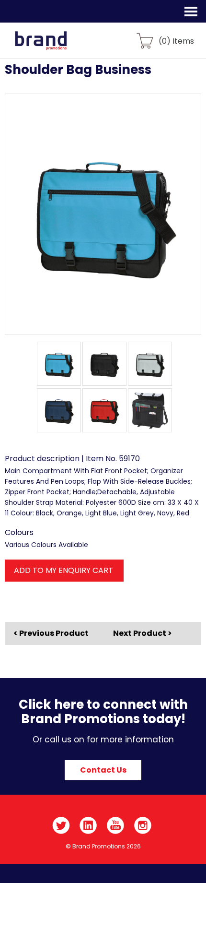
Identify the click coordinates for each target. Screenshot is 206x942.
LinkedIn (88, 825)
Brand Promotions (58, 46)
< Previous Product (51, 633)
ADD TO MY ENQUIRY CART (63, 570)
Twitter (61, 825)
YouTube (116, 825)
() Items (176, 41)
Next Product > (142, 633)
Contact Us (103, 769)
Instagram (143, 825)
